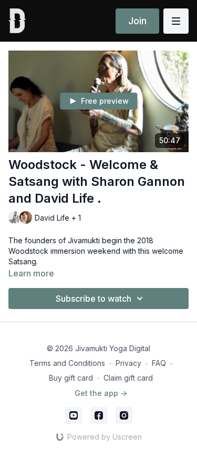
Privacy (128, 363)
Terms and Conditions (67, 363)
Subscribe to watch (93, 298)
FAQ (159, 363)
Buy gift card (71, 377)
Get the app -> (101, 393)
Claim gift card (128, 377)
